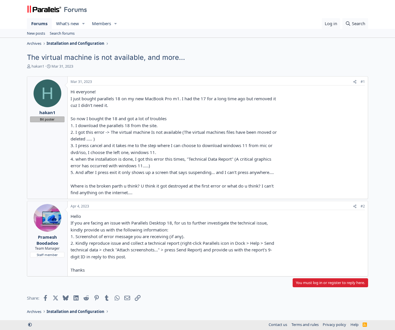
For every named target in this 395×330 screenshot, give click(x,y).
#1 (363, 81)
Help (354, 324)
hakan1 (38, 66)
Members (101, 23)
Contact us (278, 324)
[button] (84, 23)
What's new (67, 23)
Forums (39, 23)
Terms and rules (305, 324)
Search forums (62, 33)
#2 (363, 206)
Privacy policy (334, 324)
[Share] (355, 82)
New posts (36, 33)
